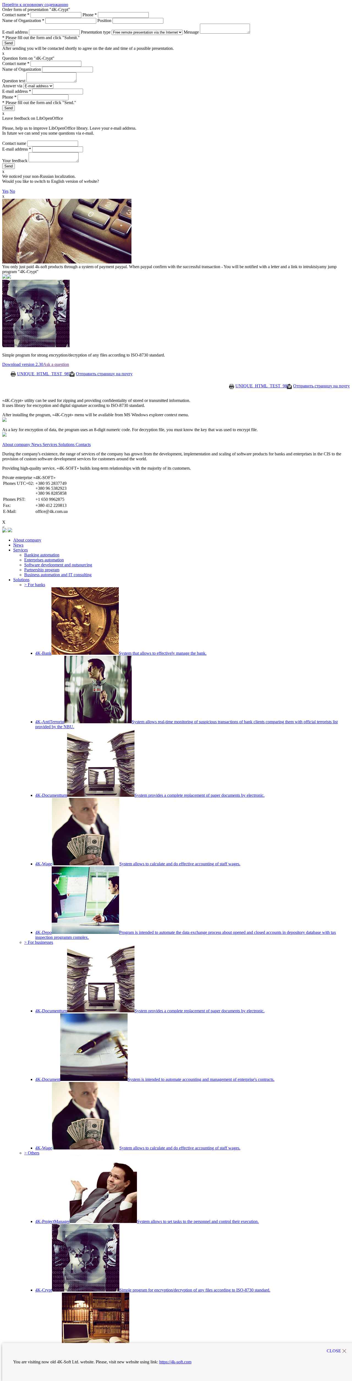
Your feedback (15, 160)
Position (104, 20)
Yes (5, 191)
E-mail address (15, 32)
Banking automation (41, 555)
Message (192, 32)
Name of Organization (23, 20)
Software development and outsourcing (58, 564)
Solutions (21, 579)
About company (27, 540)
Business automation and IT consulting (58, 574)
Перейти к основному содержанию (35, 4)
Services (20, 550)
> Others (31, 1153)
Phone (89, 14)
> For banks (34, 584)
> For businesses (38, 942)
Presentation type (96, 32)
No (12, 191)
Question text (14, 80)
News (18, 545)
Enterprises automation (44, 560)
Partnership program (41, 569)
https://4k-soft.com (175, 1362)
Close (334, 1351)
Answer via (12, 85)
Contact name (15, 14)
